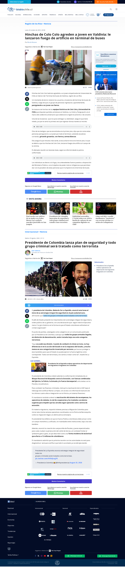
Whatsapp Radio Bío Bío (108, 556)
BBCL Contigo (79, 15)
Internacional (27, 15)
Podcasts (10, 15)
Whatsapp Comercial (76, 556)
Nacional (18, 15)
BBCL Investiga (69, 15)
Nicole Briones (32, 42)
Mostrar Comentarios (58, 180)
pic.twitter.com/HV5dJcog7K (46, 458)
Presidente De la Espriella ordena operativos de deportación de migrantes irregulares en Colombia (70, 364)
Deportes (44, 15)
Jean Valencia (36, 250)
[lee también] (39, 367)
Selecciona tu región (17, 2)
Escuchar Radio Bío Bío (106, 2)
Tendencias (52, 15)
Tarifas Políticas (12, 555)
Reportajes (11, 543)
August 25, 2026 (76, 463)
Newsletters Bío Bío (65, 2)
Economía (37, 15)
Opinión (60, 15)
